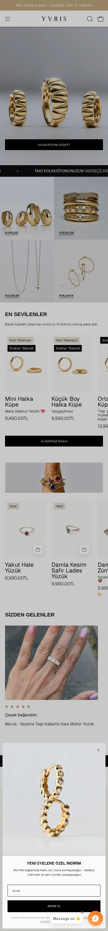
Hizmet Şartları (48, 921)
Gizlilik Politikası (85, 917)
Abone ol (54, 906)
